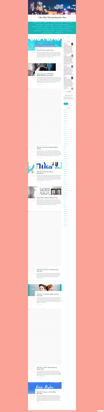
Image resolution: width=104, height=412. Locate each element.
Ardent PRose (46, 22)
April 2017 (65, 205)
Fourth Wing (66, 87)
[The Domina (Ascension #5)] (72, 45)
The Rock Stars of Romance (48, 32)
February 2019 (66, 158)
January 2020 (65, 135)
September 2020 (66, 120)
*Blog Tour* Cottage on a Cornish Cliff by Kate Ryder (46, 392)
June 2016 (65, 226)
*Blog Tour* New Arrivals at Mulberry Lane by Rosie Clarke (48, 294)
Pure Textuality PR (54, 28)
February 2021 (66, 112)
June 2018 (65, 175)
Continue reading (50, 57)
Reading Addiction (37, 30)
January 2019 (65, 160)
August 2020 (65, 122)
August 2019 (65, 146)
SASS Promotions (60, 30)
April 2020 (65, 129)
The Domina (65, 43)
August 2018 (65, 171)
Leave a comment (39, 59)
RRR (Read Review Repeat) (64, 28)
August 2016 (65, 222)
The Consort (65, 65)
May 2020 (65, 127)
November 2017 (66, 190)
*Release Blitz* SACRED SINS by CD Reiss (47, 198)
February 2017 (66, 209)
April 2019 (65, 154)
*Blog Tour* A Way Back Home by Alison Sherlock (45, 172)
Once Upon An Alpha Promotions (42, 28)
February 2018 (66, 184)
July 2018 (65, 173)
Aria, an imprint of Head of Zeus (57, 22)
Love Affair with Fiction (69, 26)
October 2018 (65, 167)
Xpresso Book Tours (59, 32)
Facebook (68, 36)
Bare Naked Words (68, 22)
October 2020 (65, 118)
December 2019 (66, 137)
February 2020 (66, 133)
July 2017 (65, 198)
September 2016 (66, 220)
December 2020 (66, 114)
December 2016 (66, 213)
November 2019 (66, 139)
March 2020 (65, 131)
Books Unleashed (39, 24)
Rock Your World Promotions (49, 30)
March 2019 (65, 156)
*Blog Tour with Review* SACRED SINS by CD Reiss (47, 148)
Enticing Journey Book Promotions (62, 24)
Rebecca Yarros (65, 88)
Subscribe (66, 103)
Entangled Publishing (49, 24)
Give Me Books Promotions (37, 26)
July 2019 (65, 148)
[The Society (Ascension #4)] (72, 56)
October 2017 (65, 192)
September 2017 (66, 194)
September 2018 (66, 169)
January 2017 (65, 211)
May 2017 (65, 203)
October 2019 (65, 141)
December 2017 (66, 188)
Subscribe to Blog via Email (68, 95)
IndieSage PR (52, 26)
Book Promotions (40, 48)
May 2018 (65, 177)
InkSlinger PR (59, 26)
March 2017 (65, 207)
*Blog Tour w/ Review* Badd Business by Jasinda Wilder (47, 368)
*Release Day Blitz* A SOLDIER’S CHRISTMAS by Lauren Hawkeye (45, 74)
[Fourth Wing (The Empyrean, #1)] (72, 89)
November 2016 (66, 215)
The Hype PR (46, 26)
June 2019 (65, 150)
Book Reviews (46, 145)
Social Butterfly (68, 30)
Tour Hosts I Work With (37, 22)
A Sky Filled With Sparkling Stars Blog (52, 17)
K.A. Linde (65, 44)
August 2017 (65, 196)
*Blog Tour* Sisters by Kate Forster (45, 50)
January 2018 (65, 186)
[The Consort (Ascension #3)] (72, 67)
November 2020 (66, 116)
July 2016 (65, 224)
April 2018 (65, 179)
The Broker (65, 77)
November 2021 (66, 110)
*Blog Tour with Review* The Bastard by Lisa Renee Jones (47, 270)
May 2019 (65, 152)
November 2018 (66, 165)
